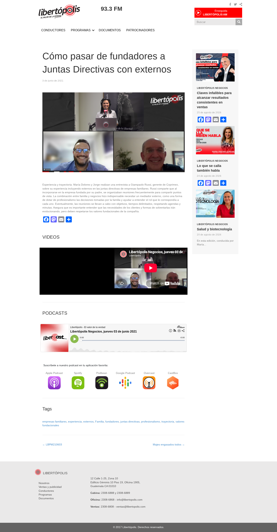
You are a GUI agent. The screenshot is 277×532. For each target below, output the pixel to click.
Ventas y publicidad (50, 486)
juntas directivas (130, 421)
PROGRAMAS (81, 30)
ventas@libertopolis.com (130, 506)
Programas (45, 494)
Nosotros (44, 483)
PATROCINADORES (140, 30)
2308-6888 (107, 492)
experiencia (75, 421)
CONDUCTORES (53, 30)
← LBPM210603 (52, 444)
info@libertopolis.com (129, 499)
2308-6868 (107, 499)
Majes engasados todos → (169, 444)
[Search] (239, 22)
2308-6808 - (108, 506)
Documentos (46, 498)
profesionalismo (150, 421)
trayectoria (167, 421)
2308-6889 (123, 492)
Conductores (46, 490)
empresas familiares (54, 421)
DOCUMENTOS (110, 30)
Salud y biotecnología (214, 229)
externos (88, 421)
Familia (99, 421)
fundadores (112, 421)
